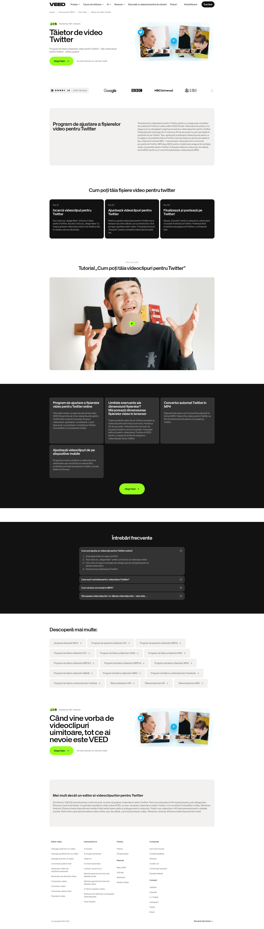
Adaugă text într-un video (62, 859)
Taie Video (82, 12)
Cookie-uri (154, 863)
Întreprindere (122, 854)
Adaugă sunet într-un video (63, 849)
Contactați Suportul (158, 868)
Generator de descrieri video (63, 876)
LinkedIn (153, 892)
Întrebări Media (156, 873)
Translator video (58, 896)
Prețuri (173, 4)
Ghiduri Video (123, 882)
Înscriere (208, 4)
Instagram (154, 902)
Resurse (118, 4)
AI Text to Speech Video (94, 889)
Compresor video (59, 881)
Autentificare (190, 4)
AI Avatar (88, 849)
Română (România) (202, 921)
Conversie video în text (61, 891)
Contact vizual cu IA (93, 868)
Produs (74, 4)
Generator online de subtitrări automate (60, 870)
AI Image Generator (92, 854)
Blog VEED (121, 867)
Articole (120, 872)
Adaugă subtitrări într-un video (64, 854)
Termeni (152, 859)
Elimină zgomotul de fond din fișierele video (96, 882)
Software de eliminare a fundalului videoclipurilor (99, 895)
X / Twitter (154, 897)
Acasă (52, 12)
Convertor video (58, 886)
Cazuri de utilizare (92, 4)
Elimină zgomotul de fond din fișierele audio (96, 875)
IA (108, 4)
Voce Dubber (90, 901)
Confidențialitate (156, 854)
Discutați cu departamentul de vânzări (147, 4)
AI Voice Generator (92, 863)
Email (151, 912)
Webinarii (121, 877)
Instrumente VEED (66, 12)
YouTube (153, 887)
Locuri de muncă (156, 849)
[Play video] (132, 323)
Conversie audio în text (61, 863)
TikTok (152, 907)
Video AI (87, 859)
